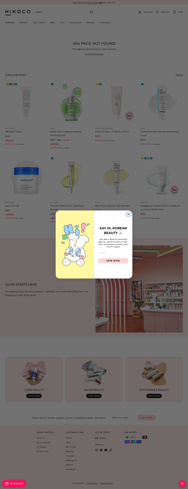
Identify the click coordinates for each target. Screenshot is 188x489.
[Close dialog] (128, 214)
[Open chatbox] (182, 483)
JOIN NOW (113, 260)
